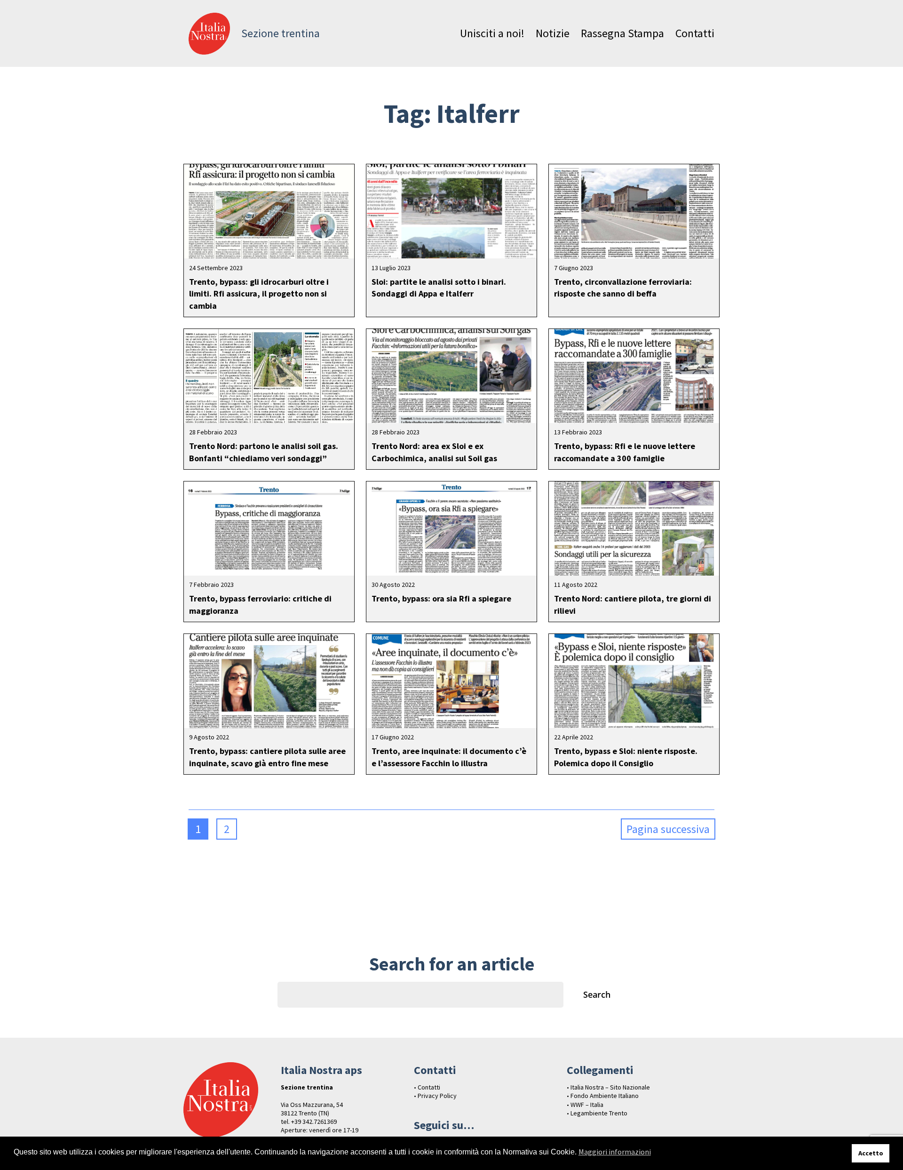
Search (596, 994)
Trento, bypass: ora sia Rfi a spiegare (441, 598)
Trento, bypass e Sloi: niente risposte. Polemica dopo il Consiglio (625, 756)
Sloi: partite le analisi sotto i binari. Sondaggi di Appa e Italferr (439, 287)
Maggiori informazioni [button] (614, 1151)
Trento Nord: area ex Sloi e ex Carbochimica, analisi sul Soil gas (434, 452)
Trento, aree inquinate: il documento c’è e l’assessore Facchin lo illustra (449, 756)
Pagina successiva (668, 829)
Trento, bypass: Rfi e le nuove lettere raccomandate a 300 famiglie (624, 452)
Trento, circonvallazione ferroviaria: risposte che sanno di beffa (623, 287)
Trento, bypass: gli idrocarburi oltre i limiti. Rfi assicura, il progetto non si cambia (259, 293)
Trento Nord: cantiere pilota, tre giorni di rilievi (632, 604)
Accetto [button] (870, 1153)
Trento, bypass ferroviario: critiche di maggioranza (260, 604)
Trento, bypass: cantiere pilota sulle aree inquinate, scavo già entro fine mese (267, 756)
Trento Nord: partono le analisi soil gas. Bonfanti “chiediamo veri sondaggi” (263, 452)
